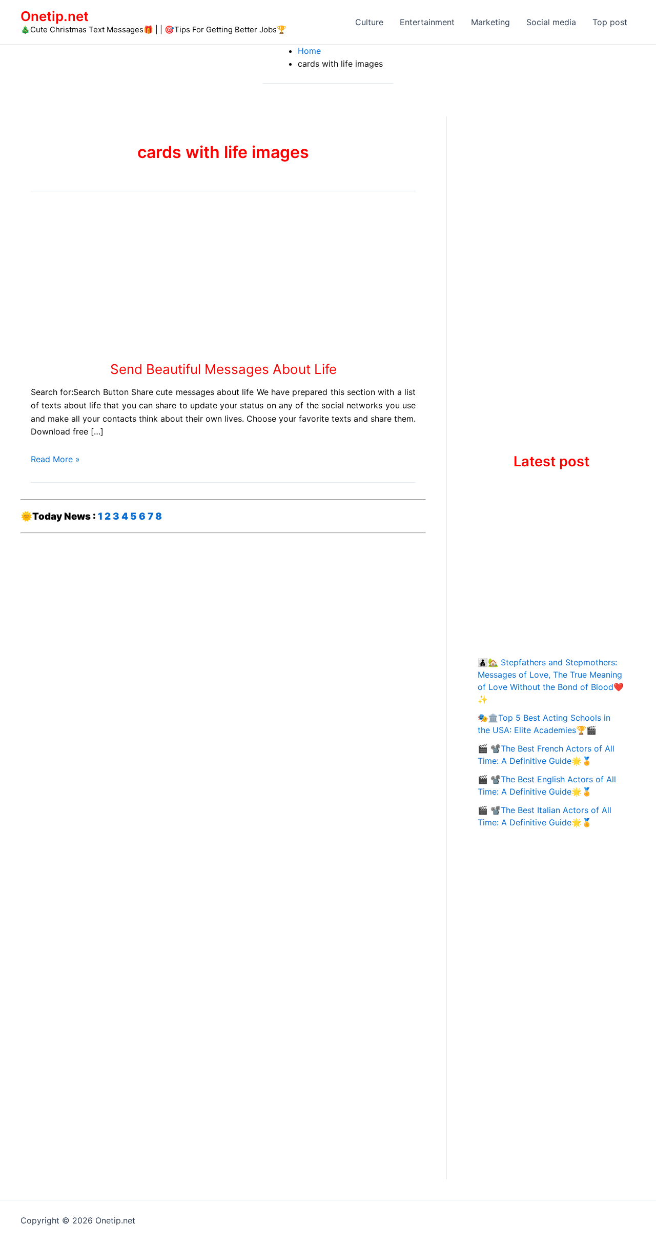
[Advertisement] (551, 270)
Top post (609, 22)
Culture (369, 22)
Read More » (55, 459)
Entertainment (427, 22)
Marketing (490, 22)
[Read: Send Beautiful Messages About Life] (133, 279)
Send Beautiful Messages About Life (223, 369)
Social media (551, 22)
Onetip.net (54, 16)
